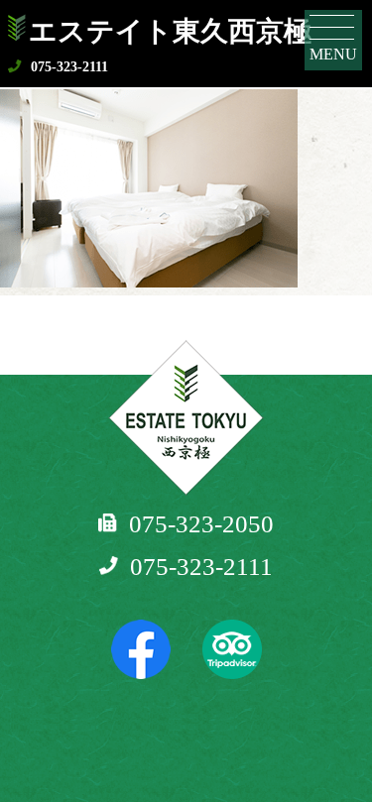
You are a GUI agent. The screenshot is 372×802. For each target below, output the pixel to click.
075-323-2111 (69, 66)
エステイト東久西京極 (170, 31)
